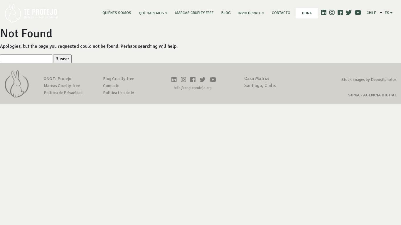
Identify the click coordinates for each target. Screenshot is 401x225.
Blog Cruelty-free (118, 78)
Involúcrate (250, 13)
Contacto (281, 13)
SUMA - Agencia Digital (372, 95)
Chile (371, 13)
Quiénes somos (118, 12)
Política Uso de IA (118, 92)
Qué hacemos (152, 13)
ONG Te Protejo (57, 78)
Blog (226, 13)
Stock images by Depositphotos (369, 79)
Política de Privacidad (63, 92)
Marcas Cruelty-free (62, 85)
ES (387, 13)
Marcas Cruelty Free (194, 13)
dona (307, 13)
